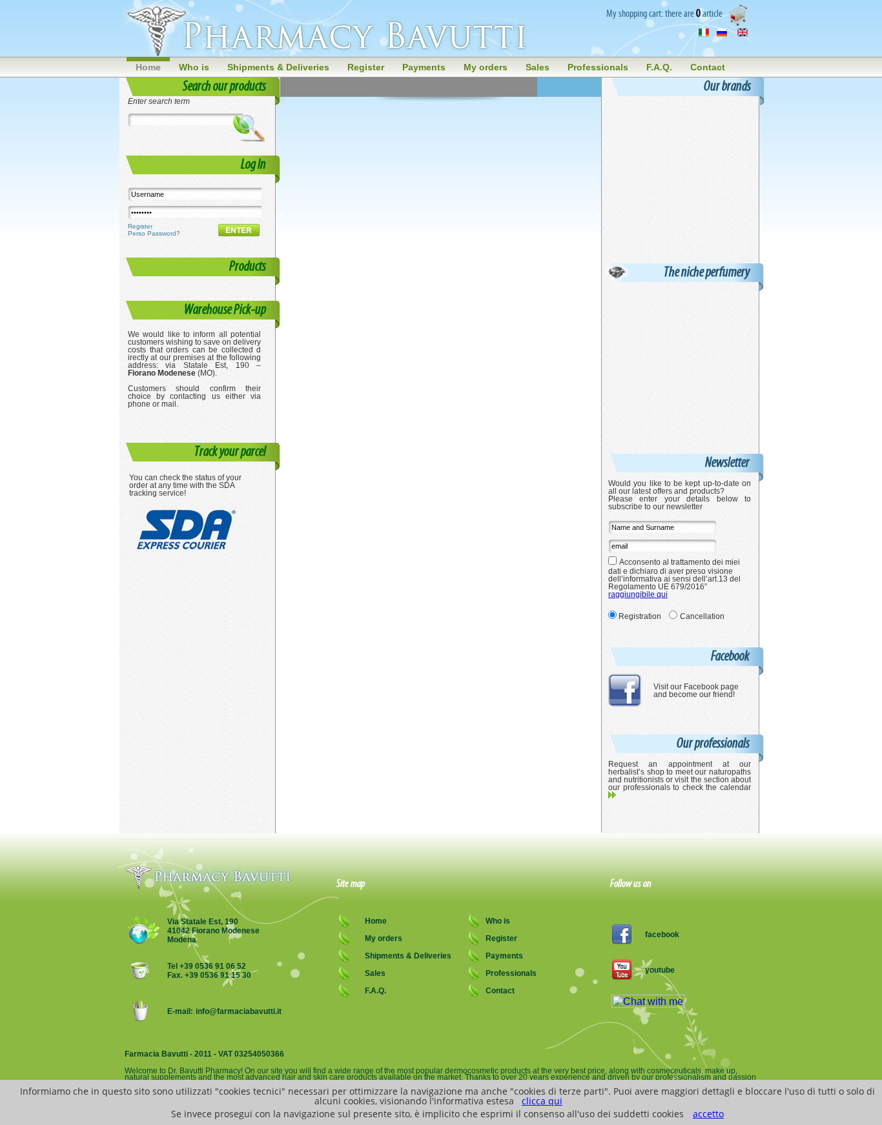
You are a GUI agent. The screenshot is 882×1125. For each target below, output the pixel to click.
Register (365, 67)
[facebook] (624, 703)
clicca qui (542, 1101)
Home (148, 67)
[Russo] (722, 33)
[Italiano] (704, 33)
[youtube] (621, 976)
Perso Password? (154, 233)
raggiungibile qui (638, 594)
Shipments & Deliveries (278, 67)
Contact (707, 67)
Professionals (598, 67)
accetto (708, 1114)
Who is (194, 67)
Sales (537, 67)
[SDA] (188, 547)
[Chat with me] (648, 1003)
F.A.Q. (659, 67)
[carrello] (739, 23)
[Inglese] (742, 33)
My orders (486, 67)
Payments (424, 67)
